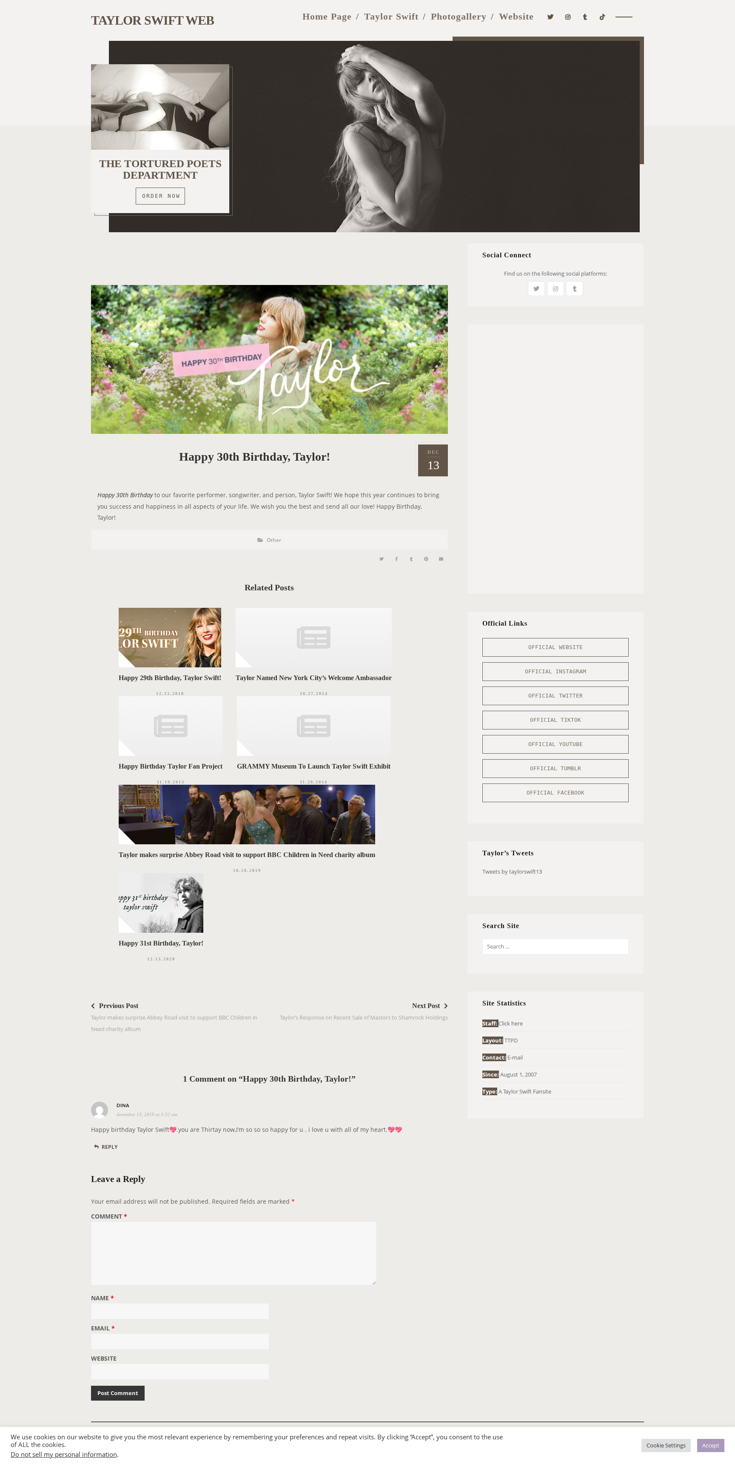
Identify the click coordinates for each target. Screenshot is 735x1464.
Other (274, 540)
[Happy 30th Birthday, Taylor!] (381, 559)
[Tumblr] (585, 16)
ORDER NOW (161, 196)
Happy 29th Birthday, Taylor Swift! (170, 677)
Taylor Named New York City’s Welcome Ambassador (314, 677)
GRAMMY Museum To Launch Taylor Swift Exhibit (313, 766)
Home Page (327, 16)
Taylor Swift (391, 16)
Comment (109, 1216)
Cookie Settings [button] (666, 1445)
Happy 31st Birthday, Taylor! (161, 943)
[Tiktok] (602, 16)
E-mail (515, 1057)
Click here (511, 1023)
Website (516, 16)
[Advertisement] (269, 262)
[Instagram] (568, 16)
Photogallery (459, 16)
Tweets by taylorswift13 (512, 871)
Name (102, 1298)
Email (103, 1328)
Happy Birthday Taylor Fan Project (170, 766)
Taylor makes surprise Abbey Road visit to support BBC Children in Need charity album (247, 854)
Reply (109, 1147)
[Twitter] (550, 16)
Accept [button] (710, 1445)
